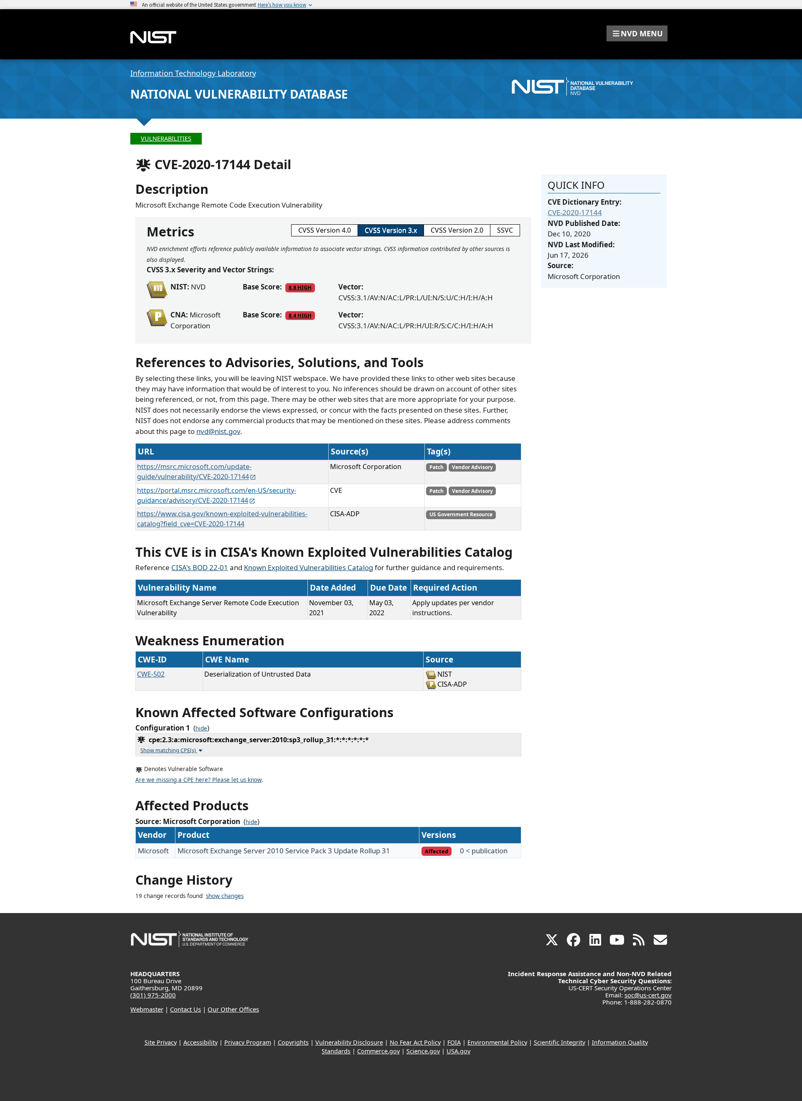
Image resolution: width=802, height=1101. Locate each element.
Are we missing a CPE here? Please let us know (198, 780)
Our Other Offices (233, 1009)
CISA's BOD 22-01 (199, 567)
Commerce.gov (378, 1051)
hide (201, 728)
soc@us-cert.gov (648, 995)
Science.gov (423, 1051)
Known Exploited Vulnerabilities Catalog (308, 567)
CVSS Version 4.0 (324, 230)
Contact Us (185, 1009)
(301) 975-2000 (153, 995)
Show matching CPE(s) (168, 750)
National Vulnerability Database (239, 94)
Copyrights (293, 1042)
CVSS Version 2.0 (457, 230)
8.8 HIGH (300, 287)
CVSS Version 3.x (391, 230)
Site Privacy (161, 1042)
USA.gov (458, 1051)
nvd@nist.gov (218, 431)
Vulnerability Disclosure (349, 1042)
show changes (225, 896)
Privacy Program (247, 1042)
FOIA (454, 1042)
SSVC (505, 230)
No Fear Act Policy (415, 1042)
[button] (637, 33)
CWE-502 (151, 674)
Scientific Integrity (559, 1042)
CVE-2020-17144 (575, 212)
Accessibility (200, 1042)
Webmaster (146, 1009)
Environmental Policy (497, 1042)
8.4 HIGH (300, 315)
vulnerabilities (166, 138)
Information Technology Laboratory (193, 73)
